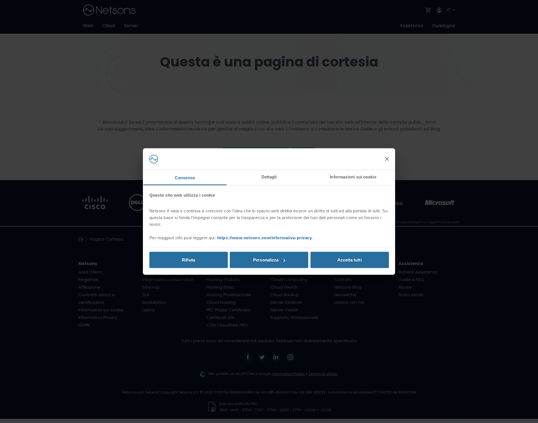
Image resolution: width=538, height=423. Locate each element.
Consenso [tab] (185, 177)
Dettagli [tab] (269, 176)
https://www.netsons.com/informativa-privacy (264, 237)
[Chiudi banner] (387, 159)
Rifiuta (188, 260)
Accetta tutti (349, 260)
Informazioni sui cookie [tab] (353, 176)
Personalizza (266, 260)
